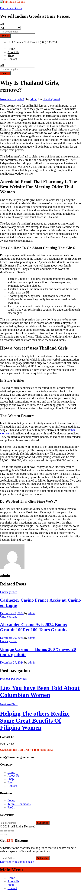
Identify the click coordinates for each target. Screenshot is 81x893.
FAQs (11, 807)
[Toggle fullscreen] (9, 830)
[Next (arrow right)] (5, 834)
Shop (11, 55)
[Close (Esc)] (1, 830)
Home (11, 48)
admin (33, 99)
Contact (12, 59)
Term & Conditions (19, 804)
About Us (13, 52)
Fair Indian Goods (11, 8)
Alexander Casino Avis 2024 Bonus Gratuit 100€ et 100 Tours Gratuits (33, 627)
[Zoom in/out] (12, 830)
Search (5, 35)
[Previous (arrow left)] (1, 834)
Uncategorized (51, 99)
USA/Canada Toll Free (21, 42)
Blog (10, 782)
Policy (11, 800)
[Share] (5, 830)
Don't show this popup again (17, 861)
